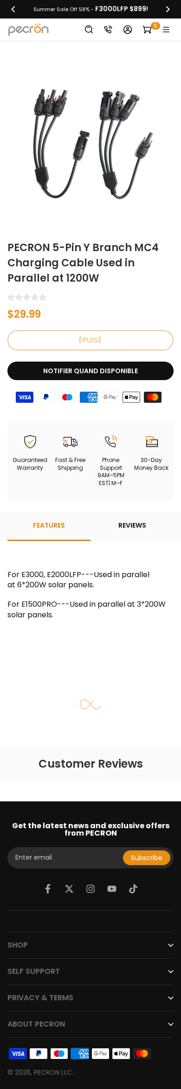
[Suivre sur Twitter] (69, 888)
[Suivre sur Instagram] (90, 888)
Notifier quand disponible (90, 370)
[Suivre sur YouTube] (111, 888)
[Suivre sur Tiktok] (133, 888)
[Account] (128, 30)
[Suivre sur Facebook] (47, 888)
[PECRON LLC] (90, 9)
